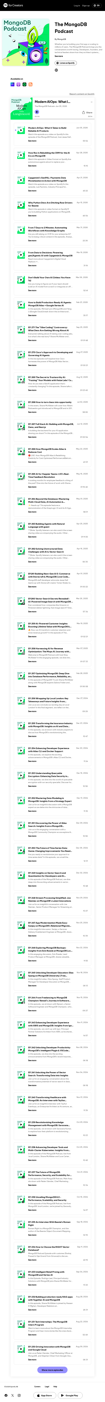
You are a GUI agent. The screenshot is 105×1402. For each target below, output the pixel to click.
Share (89, 112)
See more (59, 56)
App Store (46, 1395)
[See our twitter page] (12, 1395)
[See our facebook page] (6, 1395)
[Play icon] (37, 112)
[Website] (56, 70)
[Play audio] (91, 101)
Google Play (72, 1395)
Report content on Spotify (81, 93)
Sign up (86, 5)
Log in (77, 5)
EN (98, 5)
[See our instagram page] (19, 1395)
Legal (47, 1386)
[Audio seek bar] (63, 119)
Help (55, 1386)
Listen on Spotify (67, 63)
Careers (37, 1386)
